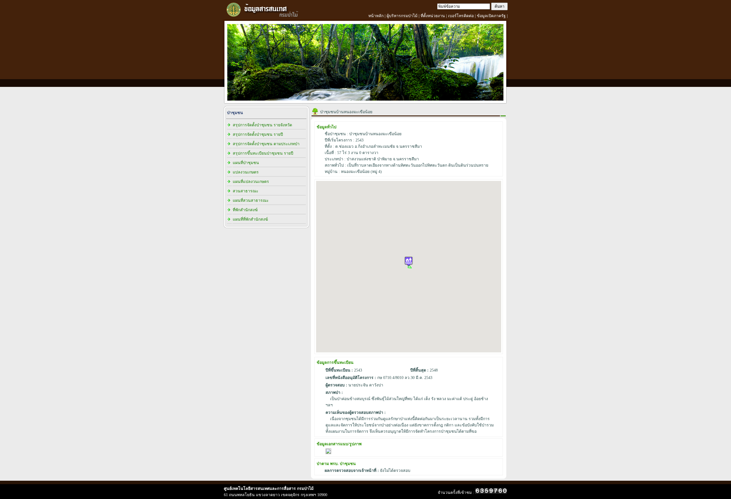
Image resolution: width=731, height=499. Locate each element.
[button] (408, 261)
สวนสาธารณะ (245, 191)
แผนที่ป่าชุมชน (246, 163)
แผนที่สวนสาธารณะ (251, 200)
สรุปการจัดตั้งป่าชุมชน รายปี (258, 134)
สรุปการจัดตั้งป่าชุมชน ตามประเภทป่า (266, 144)
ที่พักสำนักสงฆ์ (245, 210)
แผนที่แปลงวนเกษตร (251, 181)
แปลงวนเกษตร (246, 172)
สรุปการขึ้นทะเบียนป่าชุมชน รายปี (263, 153)
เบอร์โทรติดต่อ (461, 16)
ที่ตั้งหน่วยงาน (433, 16)
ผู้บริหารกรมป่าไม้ (402, 16)
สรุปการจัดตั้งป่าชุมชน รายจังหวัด (262, 125)
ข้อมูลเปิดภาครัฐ (491, 16)
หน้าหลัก (375, 16)
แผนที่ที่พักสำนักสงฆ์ (250, 219)
